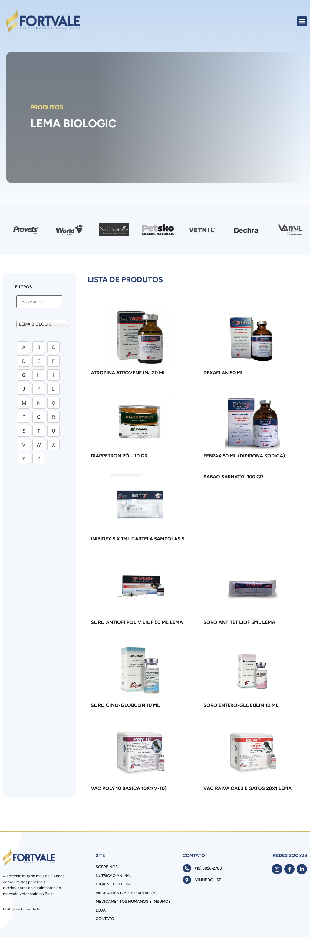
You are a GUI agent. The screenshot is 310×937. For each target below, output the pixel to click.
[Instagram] (277, 869)
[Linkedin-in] (302, 869)
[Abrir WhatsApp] (295, 921)
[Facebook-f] (289, 869)
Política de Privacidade (21, 909)
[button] (302, 21)
